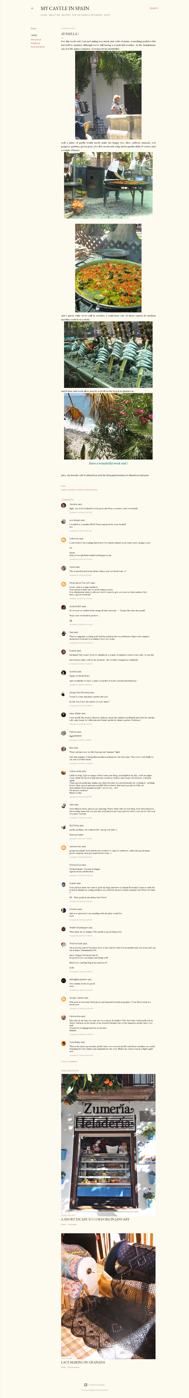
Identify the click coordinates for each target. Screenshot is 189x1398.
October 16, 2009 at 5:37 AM (80, 512)
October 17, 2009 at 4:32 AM (80, 839)
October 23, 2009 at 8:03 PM (81, 1055)
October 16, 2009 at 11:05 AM (80, 664)
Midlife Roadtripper (78, 927)
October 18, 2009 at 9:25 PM (80, 972)
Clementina (75, 1016)
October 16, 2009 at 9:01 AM (80, 599)
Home (44, 15)
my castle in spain (65, 8)
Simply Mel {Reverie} (79, 692)
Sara (71, 632)
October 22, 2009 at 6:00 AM (81, 1008)
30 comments (73, 1367)
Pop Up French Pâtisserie (87, 15)
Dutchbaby (74, 1042)
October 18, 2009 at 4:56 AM (80, 901)
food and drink (38, 47)
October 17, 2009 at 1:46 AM (80, 818)
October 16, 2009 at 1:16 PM (80, 740)
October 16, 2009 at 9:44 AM (80, 624)
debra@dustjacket (78, 979)
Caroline (73, 504)
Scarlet (72, 883)
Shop (107, 15)
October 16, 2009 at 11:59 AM (80, 685)
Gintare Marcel (102, 1390)
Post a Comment (69, 1062)
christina (73, 909)
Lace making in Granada (83, 1362)
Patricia (73, 732)
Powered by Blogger (97, 1385)
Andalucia (35, 43)
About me (54, 15)
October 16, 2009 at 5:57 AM (80, 531)
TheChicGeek (75, 943)
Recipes (66, 15)
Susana (72, 650)
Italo (71, 804)
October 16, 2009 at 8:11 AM (80, 575)
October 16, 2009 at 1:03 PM (80, 724)
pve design (74, 520)
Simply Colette (76, 998)
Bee (71, 748)
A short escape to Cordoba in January (95, 1219)
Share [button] (33, 28)
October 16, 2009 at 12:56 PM (81, 706)
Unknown (74, 538)
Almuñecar (36, 39)
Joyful (72, 567)
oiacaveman (75, 846)
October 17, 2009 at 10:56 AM (81, 875)
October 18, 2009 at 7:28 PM (80, 936)
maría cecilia (75, 771)
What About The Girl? (79, 583)
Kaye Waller (75, 713)
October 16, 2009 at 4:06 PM (81, 763)
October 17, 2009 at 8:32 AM (80, 857)
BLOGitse (74, 825)
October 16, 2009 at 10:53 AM (81, 643)
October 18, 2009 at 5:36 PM (80, 920)
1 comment (72, 1224)
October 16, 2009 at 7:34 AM (80, 559)
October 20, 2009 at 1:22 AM (80, 990)
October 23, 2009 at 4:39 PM (81, 1034)
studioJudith (75, 606)
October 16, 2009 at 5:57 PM (80, 797)
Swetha (73, 671)
